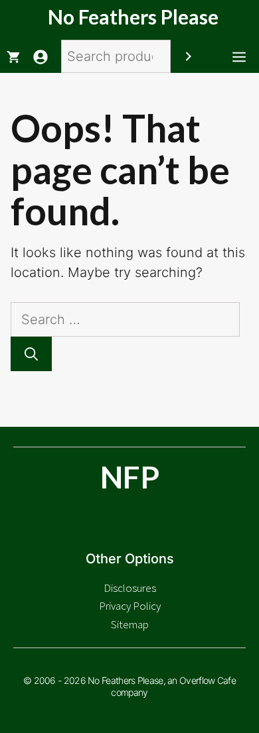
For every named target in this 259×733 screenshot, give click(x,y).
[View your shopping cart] (13, 56)
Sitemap (130, 624)
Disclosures (130, 588)
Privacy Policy (130, 605)
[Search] (189, 56)
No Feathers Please (133, 16)
